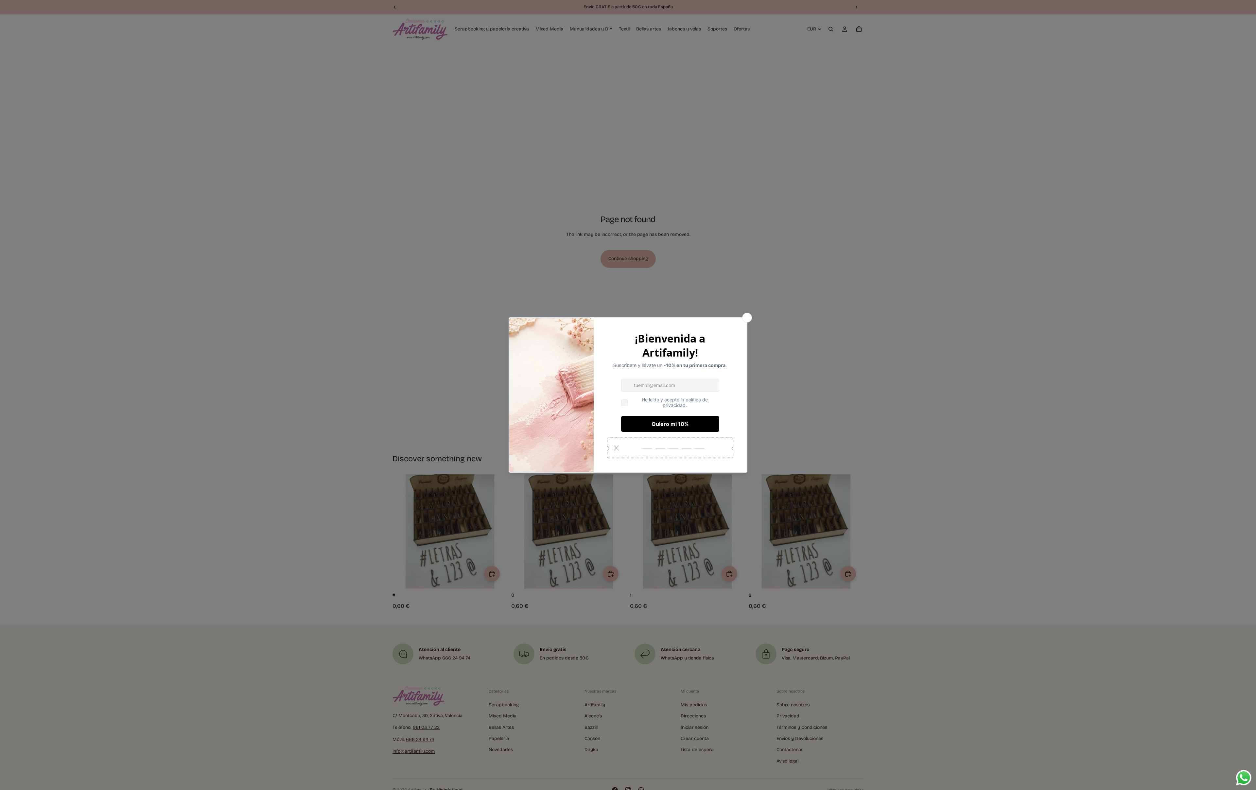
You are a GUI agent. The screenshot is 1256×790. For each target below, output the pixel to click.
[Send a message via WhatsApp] (1244, 778)
